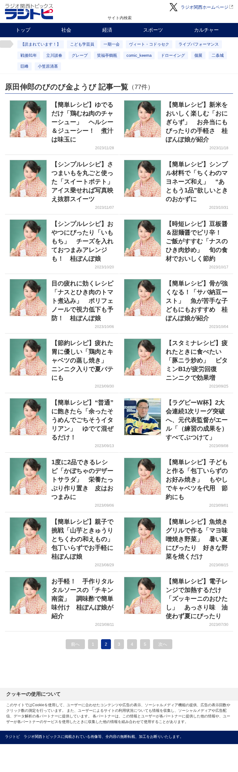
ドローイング (173, 55)
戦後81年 (28, 55)
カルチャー (206, 30)
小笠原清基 (48, 66)
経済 (107, 30)
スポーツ (153, 30)
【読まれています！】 (40, 44)
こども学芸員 (82, 44)
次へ (162, 644)
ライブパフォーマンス (198, 44)
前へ (75, 644)
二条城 (218, 55)
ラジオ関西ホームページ (204, 7)
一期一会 (112, 44)
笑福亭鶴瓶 (107, 55)
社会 (66, 30)
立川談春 (54, 55)
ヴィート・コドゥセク (149, 44)
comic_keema (139, 55)
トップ (22, 30)
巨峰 (24, 66)
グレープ (80, 55)
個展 (198, 55)
